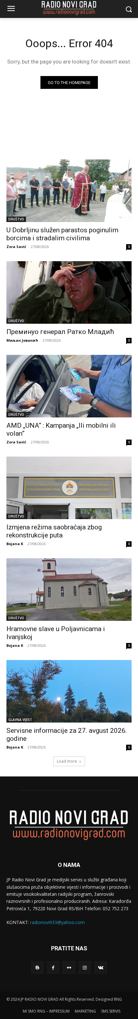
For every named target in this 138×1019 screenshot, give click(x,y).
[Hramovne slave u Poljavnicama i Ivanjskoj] (69, 589)
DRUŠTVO (16, 219)
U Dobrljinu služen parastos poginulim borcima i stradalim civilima (62, 234)
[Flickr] (69, 967)
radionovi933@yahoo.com (57, 922)
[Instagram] (85, 967)
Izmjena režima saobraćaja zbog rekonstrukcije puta (54, 531)
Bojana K (14, 543)
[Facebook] (53, 967)
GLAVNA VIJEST (20, 719)
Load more (67, 761)
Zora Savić (16, 246)
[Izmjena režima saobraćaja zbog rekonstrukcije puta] (69, 488)
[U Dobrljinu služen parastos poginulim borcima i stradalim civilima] (69, 190)
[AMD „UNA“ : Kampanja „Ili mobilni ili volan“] (69, 386)
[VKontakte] (100, 967)
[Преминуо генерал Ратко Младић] (69, 292)
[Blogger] (37, 967)
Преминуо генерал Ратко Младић (60, 332)
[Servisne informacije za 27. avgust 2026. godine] (69, 691)
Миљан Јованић (22, 340)
